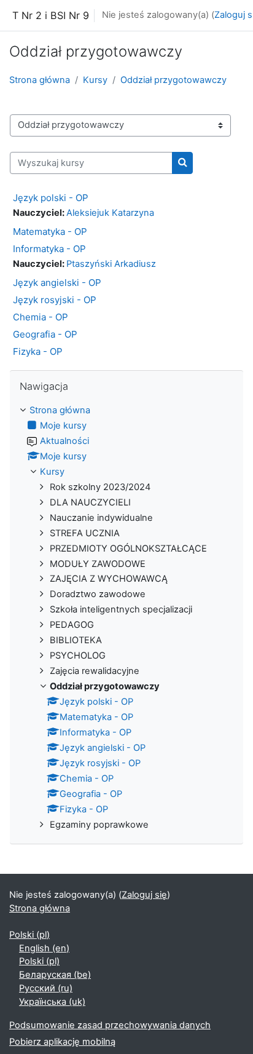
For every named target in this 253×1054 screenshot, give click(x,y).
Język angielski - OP (57, 282)
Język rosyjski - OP (54, 300)
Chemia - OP (40, 317)
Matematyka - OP (50, 231)
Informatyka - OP (49, 249)
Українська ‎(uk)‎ (52, 1001)
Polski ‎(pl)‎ (29, 934)
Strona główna (39, 79)
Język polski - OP (50, 198)
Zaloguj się (144, 894)
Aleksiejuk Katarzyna (110, 212)
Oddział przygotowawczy (173, 79)
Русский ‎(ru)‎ (45, 988)
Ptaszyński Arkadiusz (111, 263)
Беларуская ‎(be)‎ (55, 974)
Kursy (95, 79)
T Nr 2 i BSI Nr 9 (50, 15)
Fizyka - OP (38, 351)
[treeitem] (126, 618)
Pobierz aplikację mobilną (62, 1041)
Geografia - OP (45, 334)
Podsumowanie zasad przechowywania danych (110, 1025)
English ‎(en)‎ (44, 948)
